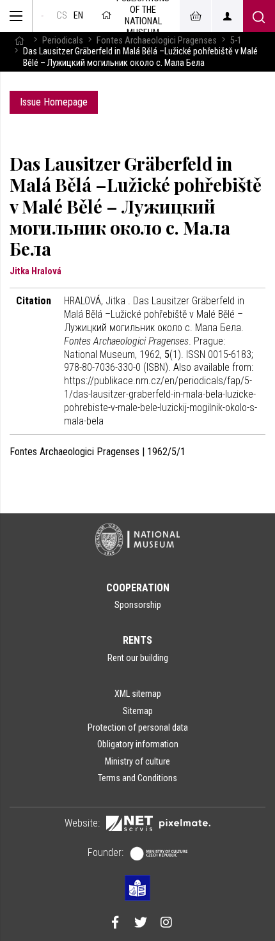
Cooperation (137, 588)
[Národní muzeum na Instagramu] (166, 923)
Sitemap (138, 711)
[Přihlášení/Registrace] (227, 16)
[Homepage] (19, 40)
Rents (137, 640)
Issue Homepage (54, 102)
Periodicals (62, 40)
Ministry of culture (137, 761)
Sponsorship (137, 605)
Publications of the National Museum (142, 16)
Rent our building (137, 658)
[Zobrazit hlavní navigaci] (16, 16)
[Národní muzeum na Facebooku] (115, 923)
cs (61, 15)
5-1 (236, 40)
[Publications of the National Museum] (42, 16)
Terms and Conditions (137, 778)
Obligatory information (137, 744)
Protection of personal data (138, 727)
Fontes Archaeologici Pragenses (157, 40)
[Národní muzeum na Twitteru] (140, 923)
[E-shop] (195, 16)
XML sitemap (137, 693)
